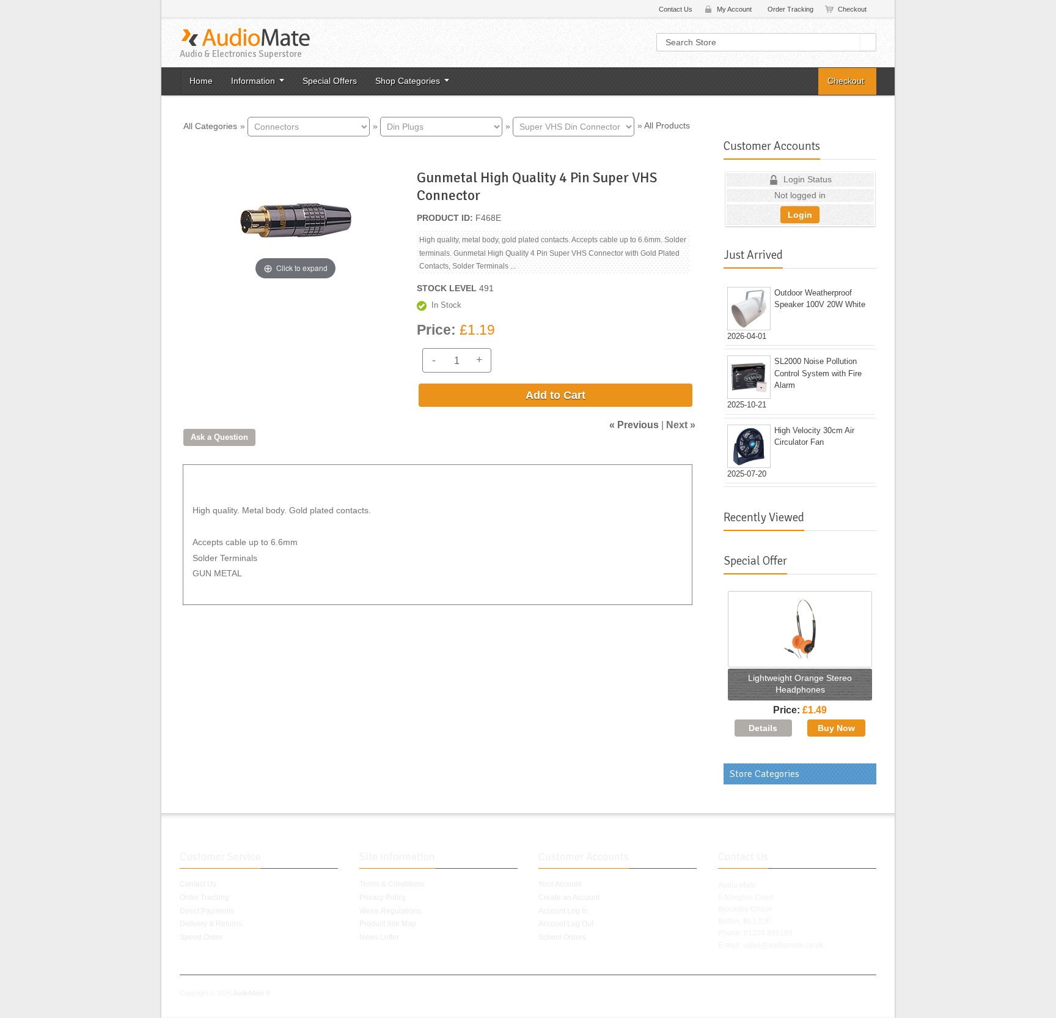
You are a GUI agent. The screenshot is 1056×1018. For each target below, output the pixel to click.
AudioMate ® (252, 993)
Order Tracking (790, 9)
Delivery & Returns (211, 924)
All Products (667, 125)
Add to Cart (555, 395)
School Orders (562, 937)
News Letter (379, 937)
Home (201, 81)
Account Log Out (565, 924)
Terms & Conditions (391, 884)
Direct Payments (207, 911)
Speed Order (201, 937)
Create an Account (569, 897)
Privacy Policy (382, 897)
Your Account (560, 884)
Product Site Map (387, 924)
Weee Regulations (390, 911)
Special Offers (329, 81)
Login (800, 215)
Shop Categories (407, 81)
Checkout (852, 9)
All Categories (210, 125)
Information (253, 81)
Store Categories (764, 774)
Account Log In (563, 911)
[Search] (868, 42)
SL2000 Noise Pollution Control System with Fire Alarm (818, 373)
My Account (734, 9)
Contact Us (675, 9)
